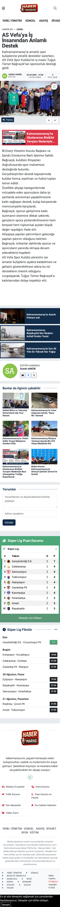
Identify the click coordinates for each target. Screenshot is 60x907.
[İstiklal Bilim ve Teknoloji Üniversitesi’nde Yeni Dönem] (16, 400)
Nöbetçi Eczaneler (15, 786)
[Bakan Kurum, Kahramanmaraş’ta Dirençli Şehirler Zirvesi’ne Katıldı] (44, 456)
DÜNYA (9, 882)
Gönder (9, 522)
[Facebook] (28, 375)
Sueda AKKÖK (28, 368)
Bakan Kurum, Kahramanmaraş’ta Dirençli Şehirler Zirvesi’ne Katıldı (44, 470)
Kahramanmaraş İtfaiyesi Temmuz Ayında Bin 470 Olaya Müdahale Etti (43, 441)
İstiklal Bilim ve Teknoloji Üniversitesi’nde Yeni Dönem (15, 413)
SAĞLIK (27, 885)
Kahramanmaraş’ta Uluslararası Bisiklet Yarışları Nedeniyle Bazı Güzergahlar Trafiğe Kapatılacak (14, 471)
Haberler (7, 29)
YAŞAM (10, 888)
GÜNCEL (30, 20)
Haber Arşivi (12, 812)
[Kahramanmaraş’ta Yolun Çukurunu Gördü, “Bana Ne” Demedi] (44, 400)
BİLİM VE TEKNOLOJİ (16, 876)
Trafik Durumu (13, 794)
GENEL (20, 29)
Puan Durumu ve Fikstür (41, 796)
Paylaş (9, 119)
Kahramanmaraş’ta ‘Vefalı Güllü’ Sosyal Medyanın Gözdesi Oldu (15, 441)
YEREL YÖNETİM (12, 20)
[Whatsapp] (30, 777)
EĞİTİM (34, 832)
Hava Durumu (42, 786)
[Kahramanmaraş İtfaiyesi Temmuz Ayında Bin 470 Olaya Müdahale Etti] (44, 428)
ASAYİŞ (43, 20)
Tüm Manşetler (13, 805)
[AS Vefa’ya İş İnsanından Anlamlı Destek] (30, 98)
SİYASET (51, 828)
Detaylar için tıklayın (30, 617)
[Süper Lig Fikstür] (55, 629)
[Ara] (55, 8)
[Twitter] (34, 375)
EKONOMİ (26, 882)
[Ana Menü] (3, 8)
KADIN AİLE (11, 879)
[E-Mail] (22, 375)
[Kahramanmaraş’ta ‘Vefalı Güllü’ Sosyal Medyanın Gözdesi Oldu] (16, 428)
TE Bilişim (52, 881)
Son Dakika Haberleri (45, 805)
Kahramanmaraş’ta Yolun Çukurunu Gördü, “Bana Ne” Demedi (43, 413)
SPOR (24, 832)
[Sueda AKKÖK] (10, 370)
